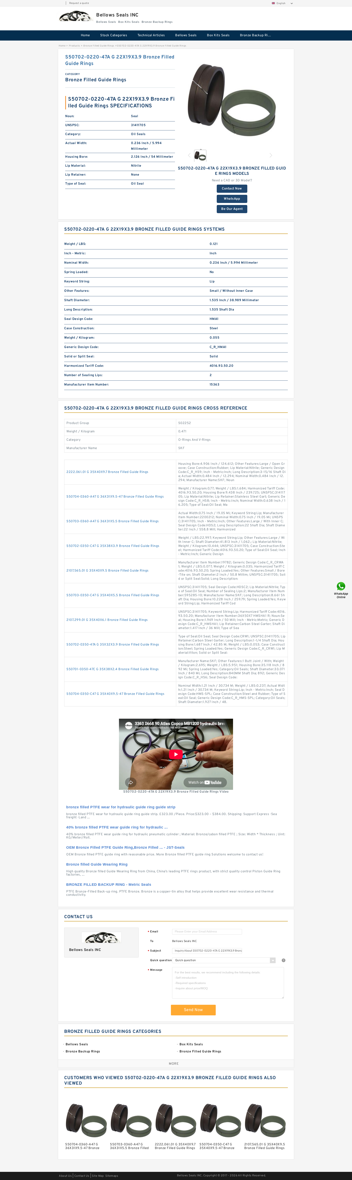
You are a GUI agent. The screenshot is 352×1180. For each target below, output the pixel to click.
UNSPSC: (72, 125)
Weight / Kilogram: (79, 338)
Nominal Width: (76, 263)
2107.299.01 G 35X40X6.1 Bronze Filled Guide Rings (107, 620)
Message (155, 970)
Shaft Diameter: (77, 300)
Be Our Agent (232, 209)
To (151, 941)
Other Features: (76, 291)
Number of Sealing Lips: (83, 375)
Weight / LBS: (75, 244)
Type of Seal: (75, 184)
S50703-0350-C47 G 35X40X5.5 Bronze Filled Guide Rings (113, 595)
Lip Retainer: (75, 175)
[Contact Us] (341, 590)
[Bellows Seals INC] (75, 16)
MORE (174, 1064)
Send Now (193, 1010)
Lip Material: (75, 166)
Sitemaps (111, 1176)
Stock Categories (113, 35)
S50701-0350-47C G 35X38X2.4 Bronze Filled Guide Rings (112, 669)
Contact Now (232, 189)
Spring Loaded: (76, 272)
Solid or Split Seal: (79, 357)
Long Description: (78, 310)
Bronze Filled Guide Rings (98, 45)
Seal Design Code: (78, 319)
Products (74, 45)
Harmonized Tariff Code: (84, 366)
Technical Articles (151, 35)
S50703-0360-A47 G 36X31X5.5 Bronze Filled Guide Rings (112, 521)
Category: (73, 134)
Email (153, 932)
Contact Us (81, 1176)
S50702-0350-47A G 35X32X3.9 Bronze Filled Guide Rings (112, 645)
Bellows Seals (186, 35)
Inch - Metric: (75, 253)
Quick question (161, 960)
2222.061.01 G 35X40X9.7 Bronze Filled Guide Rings (107, 472)
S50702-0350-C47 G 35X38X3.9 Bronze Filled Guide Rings (113, 546)
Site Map (98, 1176)
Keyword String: (77, 282)
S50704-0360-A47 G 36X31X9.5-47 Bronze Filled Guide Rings (115, 497)
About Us (65, 1176)
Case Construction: (79, 328)
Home (85, 35)
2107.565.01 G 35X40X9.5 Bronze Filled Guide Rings (107, 571)
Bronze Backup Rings (257, 35)
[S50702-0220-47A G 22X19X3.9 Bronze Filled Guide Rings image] (232, 100)
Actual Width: (76, 143)
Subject (154, 951)
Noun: (69, 116)
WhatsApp (232, 199)
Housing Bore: (76, 157)
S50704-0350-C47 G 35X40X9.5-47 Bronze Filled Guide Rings (115, 694)
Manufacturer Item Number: (86, 385)
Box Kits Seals (218, 35)
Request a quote (79, 3)
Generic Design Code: (81, 347)
